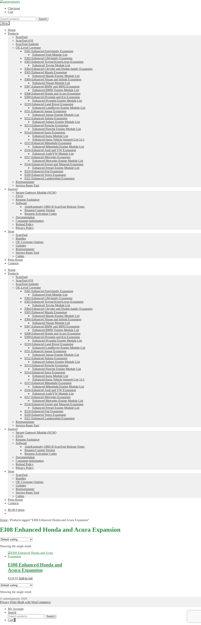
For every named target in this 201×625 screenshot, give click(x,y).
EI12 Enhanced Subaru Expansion (46, 118)
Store (11, 231)
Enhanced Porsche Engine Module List (56, 129)
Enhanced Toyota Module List (51, 65)
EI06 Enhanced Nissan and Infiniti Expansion (53, 79)
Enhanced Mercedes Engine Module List (57, 160)
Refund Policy (25, 224)
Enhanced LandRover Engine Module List (58, 107)
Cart (10, 12)
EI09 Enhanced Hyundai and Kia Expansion (52, 97)
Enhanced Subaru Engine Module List (56, 122)
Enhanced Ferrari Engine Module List (55, 167)
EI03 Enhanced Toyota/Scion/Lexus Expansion (54, 61)
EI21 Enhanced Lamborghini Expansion (50, 178)
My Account (15, 608)
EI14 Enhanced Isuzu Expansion (45, 132)
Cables (20, 256)
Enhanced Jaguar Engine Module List (55, 114)
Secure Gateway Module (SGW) (36, 192)
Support (13, 189)
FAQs (19, 196)
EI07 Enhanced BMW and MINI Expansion (52, 86)
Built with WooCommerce (34, 602)
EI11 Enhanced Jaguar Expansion (45, 111)
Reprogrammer (25, 182)
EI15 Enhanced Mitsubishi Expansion (48, 143)
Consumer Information (30, 220)
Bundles (21, 238)
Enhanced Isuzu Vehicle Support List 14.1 (58, 139)
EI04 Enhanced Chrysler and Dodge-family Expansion (58, 68)
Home (12, 30)
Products (13, 33)
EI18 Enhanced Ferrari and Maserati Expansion (54, 164)
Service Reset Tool (27, 185)
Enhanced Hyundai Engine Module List (57, 100)
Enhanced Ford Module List (49, 54)
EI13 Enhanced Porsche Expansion (46, 125)
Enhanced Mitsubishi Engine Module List (58, 146)
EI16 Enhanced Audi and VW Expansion (50, 150)
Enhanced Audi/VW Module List (53, 153)
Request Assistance (27, 199)
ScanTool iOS (24, 40)
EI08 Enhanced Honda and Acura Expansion (52, 93)
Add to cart (26, 578)
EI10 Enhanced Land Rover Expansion (49, 104)
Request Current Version (40, 210)
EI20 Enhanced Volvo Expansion (45, 175)
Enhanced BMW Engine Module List (55, 90)
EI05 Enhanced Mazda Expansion (46, 72)
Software (21, 203)
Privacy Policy (25, 228)
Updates (21, 245)
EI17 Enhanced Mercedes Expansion (47, 157)
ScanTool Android (27, 44)
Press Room (15, 259)
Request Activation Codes (41, 213)
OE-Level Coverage (28, 47)
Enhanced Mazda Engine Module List (55, 76)
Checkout (14, 8)
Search (43, 18)
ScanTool (21, 37)
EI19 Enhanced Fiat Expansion (44, 171)
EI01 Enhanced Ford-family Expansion (49, 51)
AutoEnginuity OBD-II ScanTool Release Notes (55, 206)
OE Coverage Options (29, 242)
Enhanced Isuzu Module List (50, 136)
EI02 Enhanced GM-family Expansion (48, 58)
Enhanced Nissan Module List (51, 83)
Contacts (13, 263)
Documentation (25, 217)
